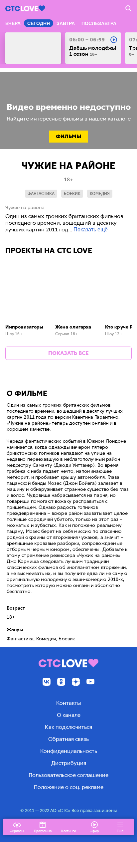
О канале (68, 714)
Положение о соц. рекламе (68, 787)
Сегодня (38, 23)
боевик (72, 193)
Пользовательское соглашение (68, 775)
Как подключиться (68, 726)
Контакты (68, 702)
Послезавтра (98, 23)
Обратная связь (68, 739)
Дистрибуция (68, 763)
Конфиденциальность (68, 751)
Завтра (66, 23)
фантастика (41, 193)
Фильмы (68, 136)
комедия (100, 193)
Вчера (13, 23)
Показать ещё (90, 229)
